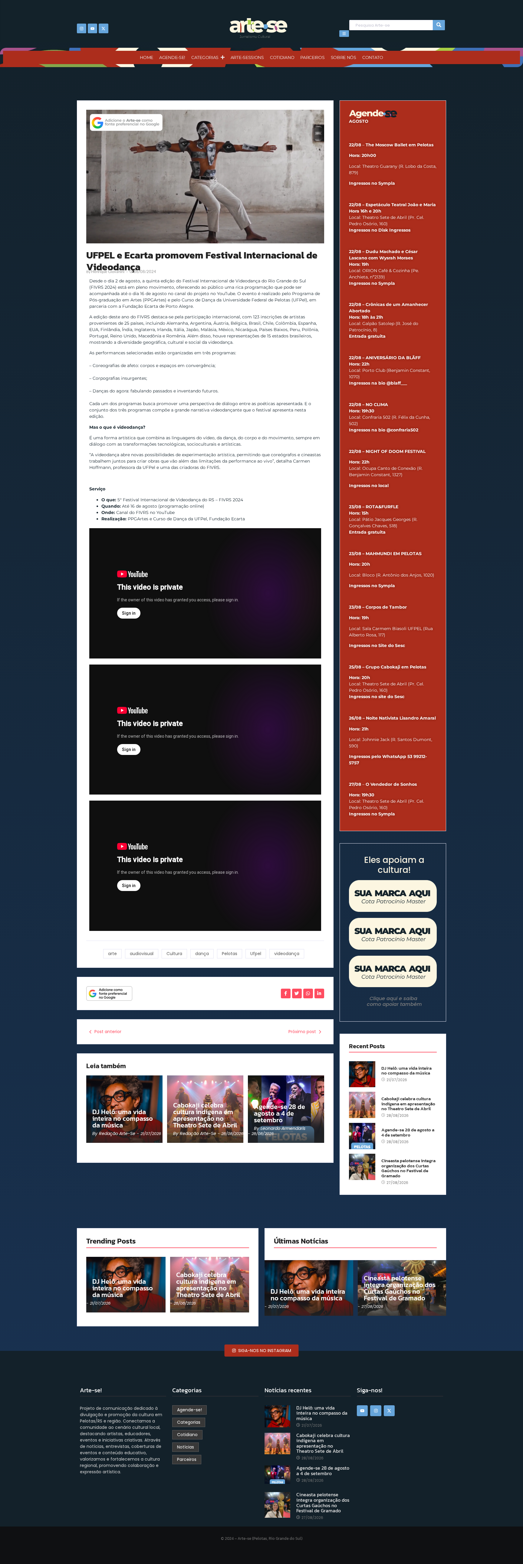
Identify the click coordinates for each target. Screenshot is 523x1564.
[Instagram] (81, 28)
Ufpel (255, 954)
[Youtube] (92, 28)
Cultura (174, 954)
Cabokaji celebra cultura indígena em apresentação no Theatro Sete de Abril (205, 1115)
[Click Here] (344, 33)
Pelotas (229, 954)
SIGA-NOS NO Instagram (264, 1351)
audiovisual (141, 954)
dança (202, 954)
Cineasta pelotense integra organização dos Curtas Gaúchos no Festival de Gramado (408, 1168)
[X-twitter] (103, 28)
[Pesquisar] (439, 25)
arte (112, 954)
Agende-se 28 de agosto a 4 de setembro (279, 1113)
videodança (286, 954)
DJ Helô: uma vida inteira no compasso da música (122, 1119)
